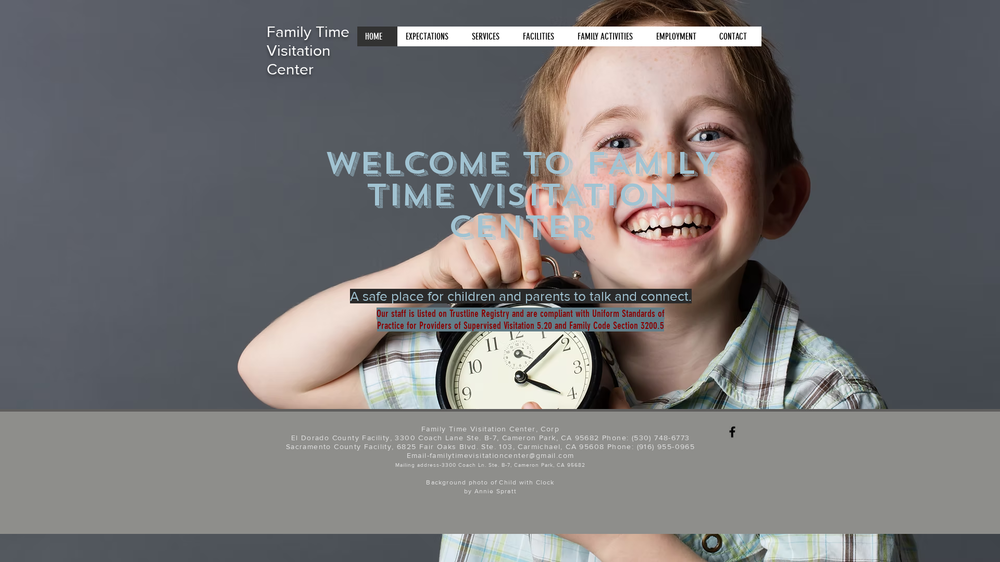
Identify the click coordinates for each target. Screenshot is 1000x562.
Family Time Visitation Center (308, 50)
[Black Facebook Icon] (732, 432)
